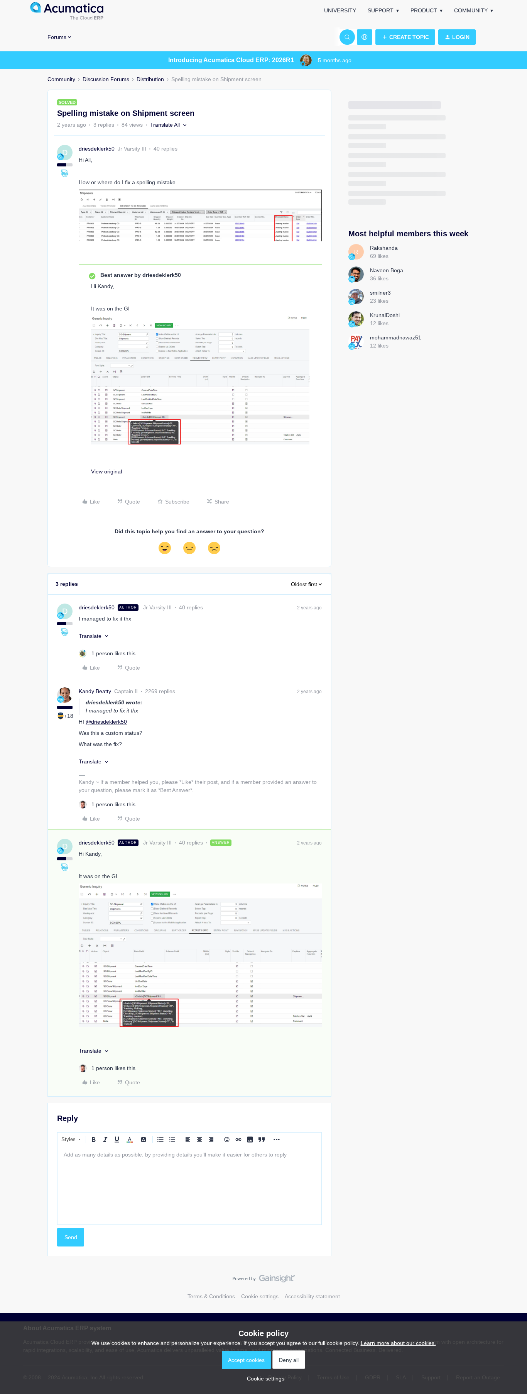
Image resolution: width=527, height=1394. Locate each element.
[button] (405, 37)
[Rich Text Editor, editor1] (189, 1185)
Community (471, 10)
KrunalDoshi (385, 315)
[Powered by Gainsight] (264, 1280)
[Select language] (364, 37)
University (340, 10)
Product (423, 10)
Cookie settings (260, 1296)
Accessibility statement (312, 1296)
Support (381, 10)
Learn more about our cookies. (398, 1343)
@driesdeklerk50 (106, 722)
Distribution (150, 79)
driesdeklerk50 (97, 149)
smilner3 (380, 293)
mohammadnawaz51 (395, 337)
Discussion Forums (106, 79)
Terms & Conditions (211, 1296)
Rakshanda (384, 248)
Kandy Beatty (95, 691)
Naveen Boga (386, 270)
